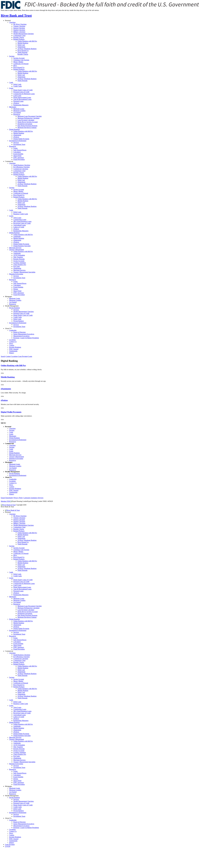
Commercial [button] (9, 161)
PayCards (16, 266)
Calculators (17, 152)
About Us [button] (8, 328)
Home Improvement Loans (22, 97)
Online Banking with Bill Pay (27, 41)
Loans (11, 88)
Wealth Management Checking (23, 34)
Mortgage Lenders (19, 111)
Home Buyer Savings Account (28, 122)
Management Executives (21, 336)
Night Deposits (22, 52)
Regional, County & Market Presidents (26, 338)
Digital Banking (14, 129)
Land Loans (17, 95)
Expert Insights (18, 154)
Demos (15, 289)
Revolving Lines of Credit (22, 223)
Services (16, 142)
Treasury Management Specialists (24, 272)
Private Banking (14, 308)
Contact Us (13, 341)
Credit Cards (17, 86)
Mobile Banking (23, 43)
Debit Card (21, 45)
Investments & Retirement (17, 141)
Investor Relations (15, 347)
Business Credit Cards (20, 214)
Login (30, 356)
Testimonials (13, 351)
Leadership (12, 330)
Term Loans (17, 218)
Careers (11, 345)
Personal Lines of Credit (21, 92)
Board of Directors (19, 332)
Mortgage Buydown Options (27, 127)
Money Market (18, 62)
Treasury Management (16, 249)
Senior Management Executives (23, 334)
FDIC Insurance (18, 157)
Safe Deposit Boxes (19, 150)
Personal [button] (8, 20)
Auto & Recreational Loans (22, 99)
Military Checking (19, 32)
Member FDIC (6, 501)
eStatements (21, 47)
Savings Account (18, 58)
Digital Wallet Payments (21, 139)
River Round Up (23, 50)
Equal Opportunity (7, 498)
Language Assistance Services (33, 498)
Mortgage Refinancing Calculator (28, 118)
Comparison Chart (19, 35)
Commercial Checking (20, 169)
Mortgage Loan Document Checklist (30, 116)
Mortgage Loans (18, 109)
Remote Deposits (19, 259)
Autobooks (17, 236)
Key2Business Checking (21, 167)
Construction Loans (19, 219)
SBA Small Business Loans (22, 221)
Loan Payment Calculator (26, 120)
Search (3, 356)
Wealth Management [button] (12, 306)
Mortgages (12, 107)
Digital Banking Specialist (22, 246)
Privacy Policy (18, 498)
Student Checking (19, 30)
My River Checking (19, 24)
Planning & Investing (16, 274)
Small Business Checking (21, 165)
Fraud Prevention (19, 159)
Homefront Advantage (25, 124)
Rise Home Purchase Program (27, 126)
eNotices (16, 103)
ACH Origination (19, 255)
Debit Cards (17, 84)
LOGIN (7, 846)
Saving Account (18, 189)
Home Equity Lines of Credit (22, 90)
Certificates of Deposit (20, 193)
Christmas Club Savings (21, 60)
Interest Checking (19, 28)
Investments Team (19, 144)
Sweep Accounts (18, 261)
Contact (8, 356)
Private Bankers (18, 321)
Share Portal (17, 156)
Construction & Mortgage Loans (24, 94)
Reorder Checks (18, 37)
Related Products (18, 39)
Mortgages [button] (8, 296)
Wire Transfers (18, 257)
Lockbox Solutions (19, 263)
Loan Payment (23, 356)
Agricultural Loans (19, 225)
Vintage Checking (19, 26)
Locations (12, 340)
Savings (11, 56)
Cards (11, 82)
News (11, 343)
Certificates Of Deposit (20, 64)
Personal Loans (18, 101)
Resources (16, 114)
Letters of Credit (18, 227)
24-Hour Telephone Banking (27, 49)
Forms (15, 148)
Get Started (17, 112)
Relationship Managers (20, 105)
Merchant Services (15, 248)
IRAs (15, 65)
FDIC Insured (13, 349)
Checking (12, 22)
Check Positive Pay (19, 264)
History (11, 353)
